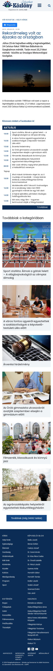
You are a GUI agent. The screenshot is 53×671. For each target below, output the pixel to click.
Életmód (5, 548)
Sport (4, 585)
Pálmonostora (8, 619)
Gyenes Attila (33, 569)
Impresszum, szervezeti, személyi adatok (20, 656)
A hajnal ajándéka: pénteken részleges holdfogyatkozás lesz (29, 195)
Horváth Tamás (34, 577)
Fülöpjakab (6, 607)
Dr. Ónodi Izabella (35, 560)
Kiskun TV (32, 643)
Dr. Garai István (34, 552)
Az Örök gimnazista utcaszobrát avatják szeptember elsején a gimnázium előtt (30, 151)
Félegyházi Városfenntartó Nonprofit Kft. (38, 633)
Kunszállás (6, 615)
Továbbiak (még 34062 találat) (26, 518)
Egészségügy (7, 544)
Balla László (32, 540)
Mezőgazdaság (8, 577)
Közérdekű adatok (32, 654)
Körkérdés (6, 564)
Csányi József (33, 548)
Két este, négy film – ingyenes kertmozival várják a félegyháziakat (28, 201)
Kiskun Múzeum (34, 639)
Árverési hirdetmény (21, 146)
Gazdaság (6, 552)
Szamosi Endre (33, 589)
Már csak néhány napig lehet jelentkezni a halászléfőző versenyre (30, 166)
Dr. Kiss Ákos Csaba (35, 556)
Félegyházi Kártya (35, 624)
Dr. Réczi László (34, 564)
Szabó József (33, 585)
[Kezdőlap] (17, 4)
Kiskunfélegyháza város (37, 607)
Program (5, 581)
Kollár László (33, 581)
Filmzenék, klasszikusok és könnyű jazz (29, 155)
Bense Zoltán (33, 544)
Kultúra (5, 573)
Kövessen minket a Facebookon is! (18, 121)
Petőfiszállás (7, 623)
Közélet (5, 569)
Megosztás (11, 25)
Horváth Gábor (34, 573)
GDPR (27, 664)
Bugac (4, 603)
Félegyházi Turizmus (36, 628)
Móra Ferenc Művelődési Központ (37, 619)
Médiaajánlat (44, 653)
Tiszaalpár (6, 627)
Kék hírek (6, 560)
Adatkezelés (7, 653)
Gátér (4, 611)
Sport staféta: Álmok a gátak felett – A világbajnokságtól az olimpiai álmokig (29, 133)
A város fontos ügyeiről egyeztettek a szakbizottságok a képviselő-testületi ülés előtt (29, 141)
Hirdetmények (7, 556)
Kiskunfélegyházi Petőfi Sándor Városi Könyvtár (37, 612)
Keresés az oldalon (35, 603)
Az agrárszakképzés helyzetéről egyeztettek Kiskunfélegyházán (26, 160)
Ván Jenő (31, 593)
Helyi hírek (21, 20)
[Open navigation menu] (39, 5)
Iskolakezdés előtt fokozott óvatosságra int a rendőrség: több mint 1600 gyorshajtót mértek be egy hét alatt (30, 188)
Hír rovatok (8, 20)
